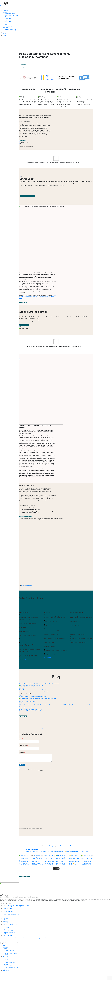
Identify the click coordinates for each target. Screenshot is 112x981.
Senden (22, 765)
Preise (6, 23)
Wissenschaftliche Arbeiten (45, 683)
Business (5, 12)
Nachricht (22, 752)
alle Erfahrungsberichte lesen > (27, 196)
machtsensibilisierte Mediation (12, 30)
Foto (20, 828)
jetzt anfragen (22, 659)
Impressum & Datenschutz (9, 932)
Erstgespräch (23, 64)
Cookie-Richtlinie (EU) (8, 930)
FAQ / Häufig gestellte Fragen (10, 924)
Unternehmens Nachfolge (11, 15)
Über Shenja (6, 33)
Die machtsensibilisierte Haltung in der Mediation (31, 710)
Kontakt (4, 35)
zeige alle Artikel (23, 716)
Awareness (5, 10)
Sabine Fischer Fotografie (27, 146)
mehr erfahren (22, 140)
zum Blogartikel (23, 302)
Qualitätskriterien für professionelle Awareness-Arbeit (32, 696)
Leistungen (5, 20)
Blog (4, 32)
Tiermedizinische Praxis (11, 16)
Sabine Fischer (24, 938)
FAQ (6, 24)
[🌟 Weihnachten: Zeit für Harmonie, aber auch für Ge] (87, 860)
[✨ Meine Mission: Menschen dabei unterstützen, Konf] (75, 860)
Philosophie (5, 27)
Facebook (68, 846)
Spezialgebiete (8, 21)
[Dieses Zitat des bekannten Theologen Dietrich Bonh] (25, 860)
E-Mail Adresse (23, 745)
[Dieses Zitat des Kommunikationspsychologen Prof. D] (62, 860)
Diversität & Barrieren (10, 29)
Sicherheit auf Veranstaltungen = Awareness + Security (32, 689)
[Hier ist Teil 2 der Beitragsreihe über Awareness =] (50, 860)
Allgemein (21, 695)
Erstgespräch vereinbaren (25, 516)
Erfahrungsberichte (10, 26)
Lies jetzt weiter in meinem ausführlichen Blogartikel (71, 321)
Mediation (36, 683)
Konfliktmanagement (10, 13)
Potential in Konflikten (8, 911)
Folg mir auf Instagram (24, 876)
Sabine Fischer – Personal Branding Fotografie (32, 828)
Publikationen (8, 18)
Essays (54, 683)
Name (21, 738)
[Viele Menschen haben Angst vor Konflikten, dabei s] (37, 860)
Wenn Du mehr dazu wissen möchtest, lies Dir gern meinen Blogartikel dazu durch (37, 296)
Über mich (5, 926)
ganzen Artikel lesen (24, 325)
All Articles (21, 683)
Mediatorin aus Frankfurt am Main (11, 914)
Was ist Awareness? (24, 703)
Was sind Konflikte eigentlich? (33, 312)
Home (4, 9)
